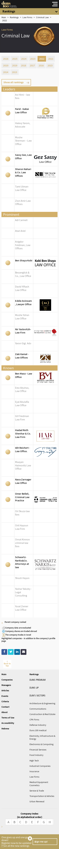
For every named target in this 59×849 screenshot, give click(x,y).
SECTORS (37, 695)
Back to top (7, 664)
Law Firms (34, 776)
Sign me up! (41, 841)
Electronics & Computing (41, 744)
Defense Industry (38, 724)
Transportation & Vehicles (42, 796)
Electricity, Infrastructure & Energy (42, 737)
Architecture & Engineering (42, 703)
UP (34, 687)
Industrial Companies (40, 765)
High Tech (34, 760)
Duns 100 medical (38, 730)
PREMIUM (38, 679)
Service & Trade (37, 790)
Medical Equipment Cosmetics (39, 784)
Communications (38, 708)
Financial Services (38, 749)
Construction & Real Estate (42, 714)
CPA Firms (34, 719)
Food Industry (36, 755)
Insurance (34, 771)
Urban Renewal (37, 801)
